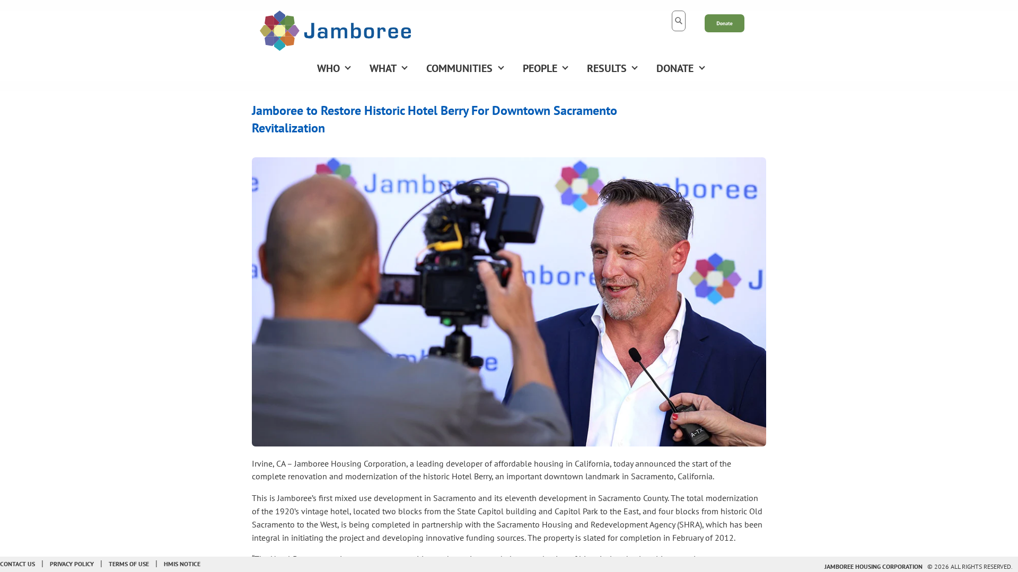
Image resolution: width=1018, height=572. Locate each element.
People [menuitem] (540, 68)
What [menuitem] (383, 68)
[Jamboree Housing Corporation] (335, 29)
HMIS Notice (182, 564)
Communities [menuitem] (459, 68)
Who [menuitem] (328, 68)
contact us (17, 564)
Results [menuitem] (607, 68)
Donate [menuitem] (675, 68)
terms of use (129, 564)
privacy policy (72, 564)
